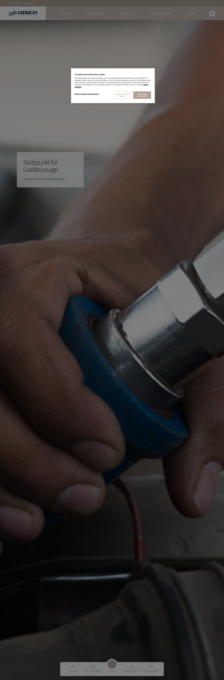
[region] (113, 85)
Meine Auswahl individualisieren (87, 94)
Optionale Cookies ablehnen (122, 95)
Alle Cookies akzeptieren (142, 95)
